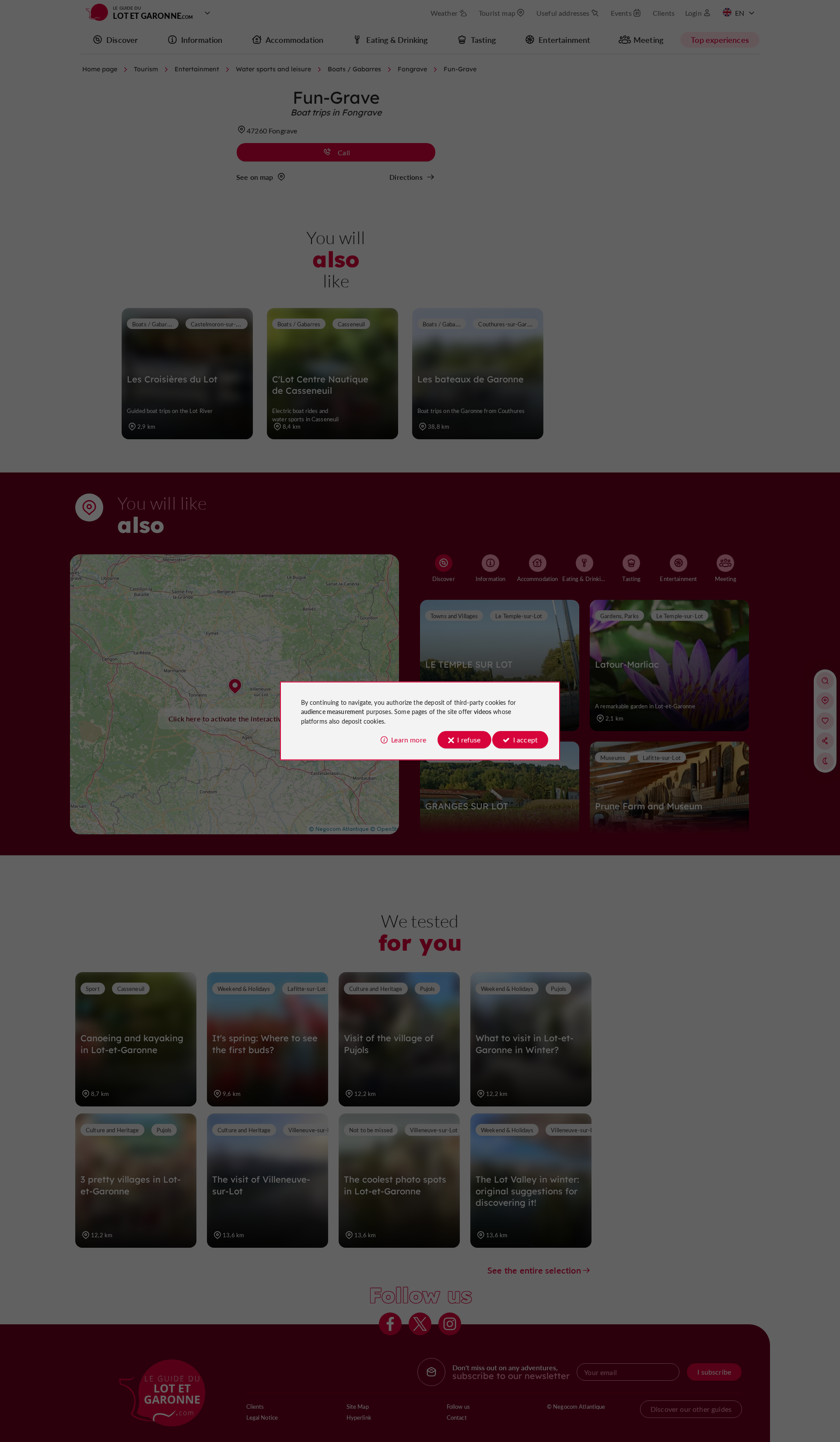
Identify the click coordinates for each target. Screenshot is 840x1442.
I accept (525, 739)
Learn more (408, 739)
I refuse (468, 739)
